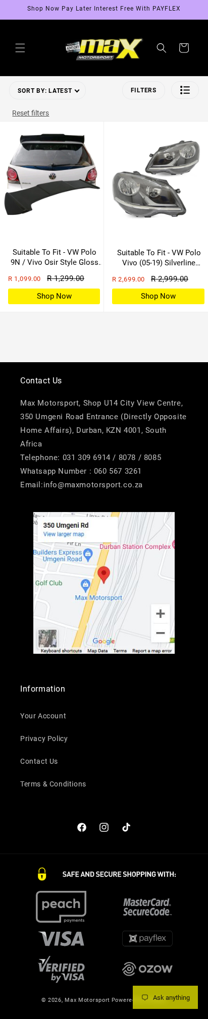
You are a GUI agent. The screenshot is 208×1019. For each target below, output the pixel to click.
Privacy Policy (44, 738)
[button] (20, 48)
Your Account (43, 716)
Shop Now (54, 296)
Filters (144, 90)
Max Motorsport (87, 1000)
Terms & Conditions (53, 784)
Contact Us (39, 761)
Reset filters (30, 113)
